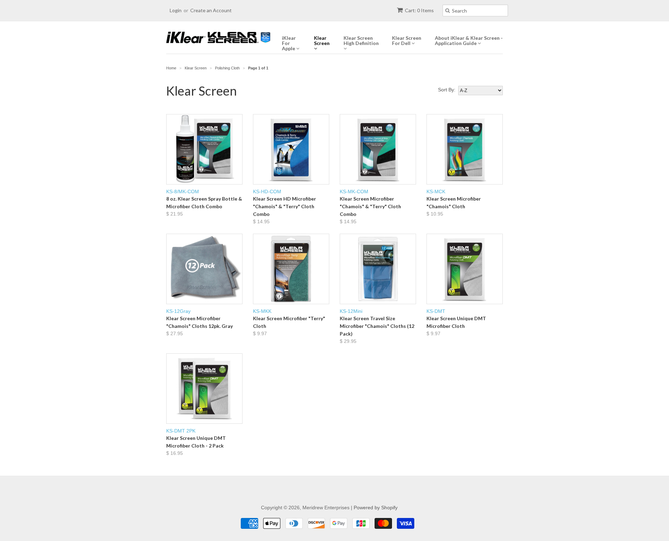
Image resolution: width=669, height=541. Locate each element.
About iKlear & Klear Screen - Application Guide (469, 40)
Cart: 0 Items (419, 10)
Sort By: (446, 89)
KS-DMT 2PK (196, 442)
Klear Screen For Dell (406, 40)
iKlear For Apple (289, 43)
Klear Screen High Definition (361, 40)
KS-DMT (456, 322)
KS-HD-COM (284, 206)
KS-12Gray (199, 322)
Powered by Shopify (376, 507)
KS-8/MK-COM (204, 203)
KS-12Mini (377, 326)
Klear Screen (322, 40)
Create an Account (211, 10)
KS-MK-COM (370, 206)
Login (176, 10)
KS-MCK (453, 203)
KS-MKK (289, 322)
